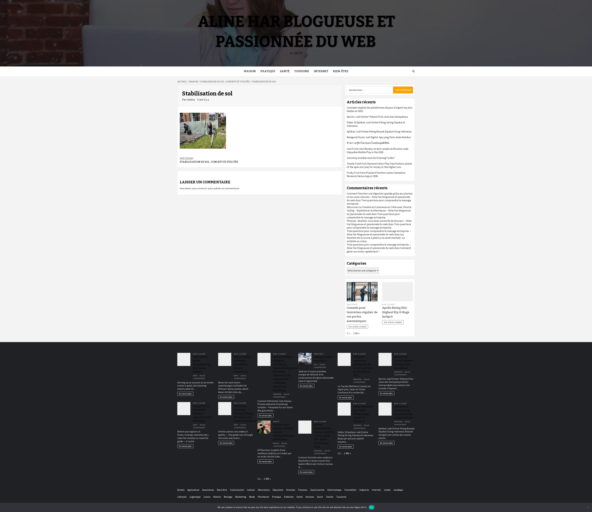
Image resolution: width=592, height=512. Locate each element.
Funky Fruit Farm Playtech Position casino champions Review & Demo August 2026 (376, 174)
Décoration (264, 489)
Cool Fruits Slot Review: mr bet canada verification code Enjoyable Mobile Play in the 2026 (377, 150)
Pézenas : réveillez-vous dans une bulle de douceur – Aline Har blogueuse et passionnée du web (379, 222)
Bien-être (340, 71)
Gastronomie (317, 489)
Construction (237, 489)
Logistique (195, 496)
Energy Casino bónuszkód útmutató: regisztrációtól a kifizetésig (202, 413)
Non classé (388, 304)
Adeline (191, 99)
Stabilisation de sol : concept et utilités (209, 160)
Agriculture (193, 489)
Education (278, 489)
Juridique (398, 489)
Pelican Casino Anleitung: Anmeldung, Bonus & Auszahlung (242, 364)
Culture (251, 489)
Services (310, 496)
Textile (329, 496)
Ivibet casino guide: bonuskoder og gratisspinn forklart (201, 364)
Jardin (387, 489)
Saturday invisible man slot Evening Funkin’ (371, 158)
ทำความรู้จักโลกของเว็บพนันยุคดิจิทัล (368, 143)
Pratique (267, 71)
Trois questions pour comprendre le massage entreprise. (373, 215)
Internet (321, 71)
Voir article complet (357, 326)
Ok (371, 507)
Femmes (290, 489)
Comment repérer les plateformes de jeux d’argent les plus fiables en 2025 (379, 109)
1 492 (266, 478)
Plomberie (263, 496)
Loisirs (207, 496)
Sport (320, 496)
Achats (181, 489)
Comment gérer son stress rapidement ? (379, 249)
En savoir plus (185, 393)
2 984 (355, 333)
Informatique (334, 489)
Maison (250, 71)
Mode (252, 496)
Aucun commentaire (199, 377)
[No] (588, 507)
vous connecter (200, 188)
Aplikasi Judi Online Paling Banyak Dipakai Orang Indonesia (379, 131)
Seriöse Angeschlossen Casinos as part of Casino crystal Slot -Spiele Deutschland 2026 (324, 435)
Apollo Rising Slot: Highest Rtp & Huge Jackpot (395, 312)
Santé (285, 71)
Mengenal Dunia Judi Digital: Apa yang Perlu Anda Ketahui (379, 137)
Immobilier (350, 489)
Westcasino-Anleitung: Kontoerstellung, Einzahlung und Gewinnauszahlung (245, 413)
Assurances (208, 489)
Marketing (240, 496)
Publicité (289, 496)
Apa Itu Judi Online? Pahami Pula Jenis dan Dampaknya (377, 116)
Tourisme (301, 71)
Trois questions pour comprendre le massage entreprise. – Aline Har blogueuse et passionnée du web (379, 232)
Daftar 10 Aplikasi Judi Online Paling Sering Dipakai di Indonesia (376, 124)
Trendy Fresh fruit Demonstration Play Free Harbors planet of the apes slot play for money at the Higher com (379, 165)
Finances (302, 489)
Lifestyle (182, 496)
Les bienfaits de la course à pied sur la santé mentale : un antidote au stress (376, 238)
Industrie (352, 304)
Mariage (228, 496)
